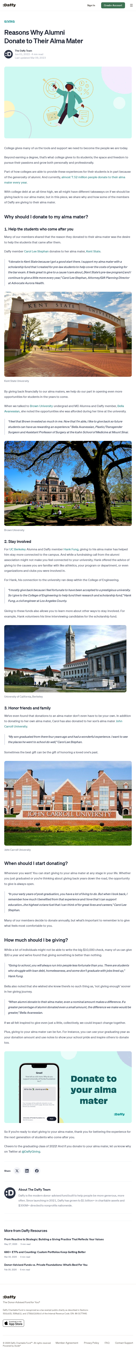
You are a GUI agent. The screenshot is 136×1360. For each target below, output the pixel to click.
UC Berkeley (17, 549)
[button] (91, 5)
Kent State (93, 251)
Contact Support (124, 1342)
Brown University (41, 406)
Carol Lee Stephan (36, 251)
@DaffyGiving (31, 1151)
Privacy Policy (91, 1342)
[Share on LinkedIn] (26, 1170)
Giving (9, 21)
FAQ (107, 1342)
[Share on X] (17, 1170)
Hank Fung (71, 549)
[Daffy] (9, 5)
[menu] (130, 5)
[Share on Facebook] (36, 1170)
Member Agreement (67, 1342)
